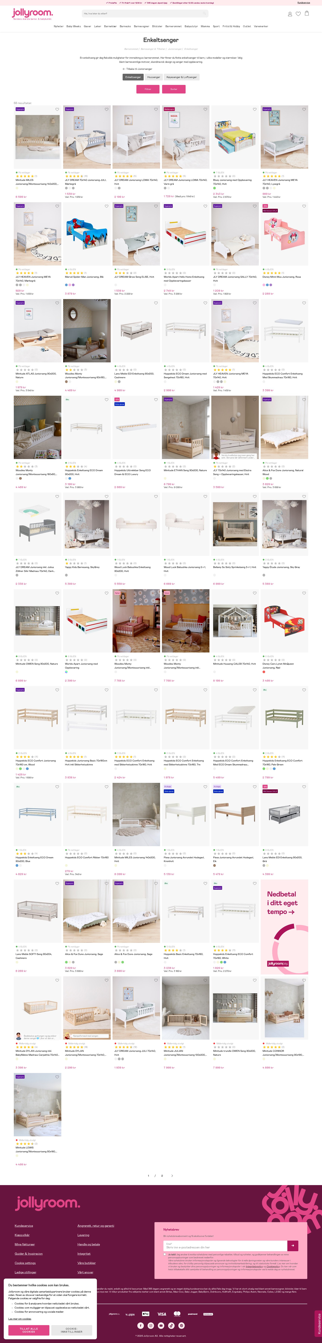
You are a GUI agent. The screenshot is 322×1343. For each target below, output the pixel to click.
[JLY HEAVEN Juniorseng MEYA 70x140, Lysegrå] (264, 188)
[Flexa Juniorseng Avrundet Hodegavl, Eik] (214, 865)
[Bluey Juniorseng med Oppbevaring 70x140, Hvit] (214, 188)
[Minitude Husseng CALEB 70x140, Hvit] (214, 672)
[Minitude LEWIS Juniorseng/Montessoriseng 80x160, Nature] (17, 1155)
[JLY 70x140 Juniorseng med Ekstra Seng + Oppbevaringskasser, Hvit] (214, 478)
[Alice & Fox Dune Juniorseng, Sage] (267, 478)
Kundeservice (304, 2)
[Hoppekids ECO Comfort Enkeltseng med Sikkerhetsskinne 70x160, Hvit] (115, 768)
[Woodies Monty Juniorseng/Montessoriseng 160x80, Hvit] (69, 381)
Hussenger (153, 77)
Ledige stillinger (25, 1272)
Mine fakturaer (25, 1244)
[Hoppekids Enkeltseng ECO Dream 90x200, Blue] (69, 478)
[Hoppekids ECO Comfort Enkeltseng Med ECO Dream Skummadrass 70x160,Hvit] (214, 768)
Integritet (84, 1254)
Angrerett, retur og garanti (96, 1226)
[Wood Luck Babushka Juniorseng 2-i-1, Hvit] (165, 575)
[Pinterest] (181, 1325)
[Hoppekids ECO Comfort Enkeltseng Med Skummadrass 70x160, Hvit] (264, 381)
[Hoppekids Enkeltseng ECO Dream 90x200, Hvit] (66, 478)
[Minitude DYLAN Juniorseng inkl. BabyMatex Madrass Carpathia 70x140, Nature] (17, 1059)
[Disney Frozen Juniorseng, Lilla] (73, 285)
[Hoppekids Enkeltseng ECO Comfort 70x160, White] (24, 768)
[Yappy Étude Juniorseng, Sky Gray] (264, 575)
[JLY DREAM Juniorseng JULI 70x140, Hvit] (69, 188)
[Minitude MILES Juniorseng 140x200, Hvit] (115, 865)
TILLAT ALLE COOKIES (29, 1330)
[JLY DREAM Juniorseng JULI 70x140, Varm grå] (73, 188)
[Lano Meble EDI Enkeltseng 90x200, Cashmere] (115, 381)
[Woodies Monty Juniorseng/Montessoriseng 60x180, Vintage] (66, 381)
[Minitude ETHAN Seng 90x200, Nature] (165, 478)
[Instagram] (151, 1325)
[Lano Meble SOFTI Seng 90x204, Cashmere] (17, 962)
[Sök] (204, 13)
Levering (83, 1235)
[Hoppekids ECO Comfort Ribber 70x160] (66, 865)
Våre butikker (87, 1263)
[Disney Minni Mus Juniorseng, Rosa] (69, 285)
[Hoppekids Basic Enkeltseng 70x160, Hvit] (165, 962)
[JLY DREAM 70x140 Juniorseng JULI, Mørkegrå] (66, 188)
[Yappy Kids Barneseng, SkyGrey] (66, 575)
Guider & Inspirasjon (29, 1254)
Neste (172, 1176)
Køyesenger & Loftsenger (182, 77)
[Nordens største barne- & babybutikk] (32, 12)
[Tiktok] (171, 1325)
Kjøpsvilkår (22, 1235)
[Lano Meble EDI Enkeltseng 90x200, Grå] (119, 381)
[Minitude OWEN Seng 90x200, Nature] (17, 672)
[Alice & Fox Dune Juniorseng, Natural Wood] (264, 478)
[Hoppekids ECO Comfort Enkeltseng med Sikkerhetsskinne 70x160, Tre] (165, 768)
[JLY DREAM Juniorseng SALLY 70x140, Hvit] (214, 285)
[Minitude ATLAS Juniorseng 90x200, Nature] (17, 381)
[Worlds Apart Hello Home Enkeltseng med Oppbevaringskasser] (165, 285)
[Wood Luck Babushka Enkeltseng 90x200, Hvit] (115, 575)
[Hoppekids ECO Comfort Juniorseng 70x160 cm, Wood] (17, 768)
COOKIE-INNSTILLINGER (72, 1330)
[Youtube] (161, 1325)
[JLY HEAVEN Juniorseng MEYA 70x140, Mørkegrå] (267, 188)
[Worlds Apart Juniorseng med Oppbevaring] (66, 672)
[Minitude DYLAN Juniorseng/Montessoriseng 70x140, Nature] (66, 1059)
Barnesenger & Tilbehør (153, 48)
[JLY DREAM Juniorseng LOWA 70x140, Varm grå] (119, 188)
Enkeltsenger (191, 48)
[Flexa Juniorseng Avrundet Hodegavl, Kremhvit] (165, 865)
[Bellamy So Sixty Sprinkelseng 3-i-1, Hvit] (214, 575)
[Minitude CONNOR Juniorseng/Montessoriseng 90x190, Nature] (264, 1059)
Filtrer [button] (148, 89)
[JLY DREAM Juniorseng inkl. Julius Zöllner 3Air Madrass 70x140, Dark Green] (17, 575)
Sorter (174, 89)
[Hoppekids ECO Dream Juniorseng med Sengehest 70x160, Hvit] (165, 381)
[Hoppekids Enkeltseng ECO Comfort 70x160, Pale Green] (20, 768)
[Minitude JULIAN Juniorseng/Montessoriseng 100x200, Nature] (165, 1059)
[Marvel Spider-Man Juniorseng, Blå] (66, 285)
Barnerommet (131, 48)
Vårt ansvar (85, 1272)
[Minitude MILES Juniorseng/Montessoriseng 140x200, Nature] (17, 188)
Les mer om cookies (19, 1318)
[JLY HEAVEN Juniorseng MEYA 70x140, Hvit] (270, 188)
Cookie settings (25, 1263)
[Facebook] (140, 1325)
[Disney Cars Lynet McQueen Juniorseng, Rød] (264, 672)
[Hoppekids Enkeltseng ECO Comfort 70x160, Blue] (27, 768)
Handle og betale (89, 1244)
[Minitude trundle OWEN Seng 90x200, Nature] (214, 1059)
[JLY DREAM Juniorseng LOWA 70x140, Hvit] (115, 188)
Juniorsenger (174, 48)
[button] (298, 14)
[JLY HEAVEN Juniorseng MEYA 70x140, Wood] (274, 188)
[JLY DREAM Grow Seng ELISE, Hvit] (115, 285)
